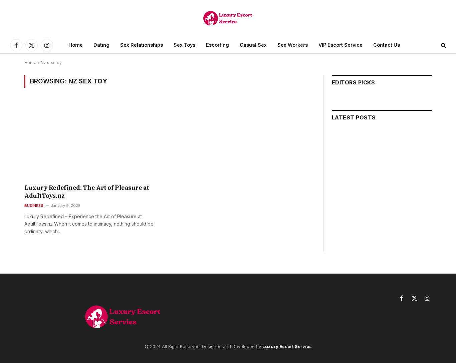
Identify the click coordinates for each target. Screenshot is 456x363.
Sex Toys (184, 45)
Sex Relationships (141, 45)
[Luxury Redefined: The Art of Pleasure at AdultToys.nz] (94, 140)
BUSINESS (33, 205)
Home (75, 45)
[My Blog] (228, 18)
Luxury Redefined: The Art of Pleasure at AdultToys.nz (86, 192)
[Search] (443, 45)
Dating (101, 45)
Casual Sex (253, 45)
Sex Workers (292, 45)
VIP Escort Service (340, 45)
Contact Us (386, 45)
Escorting (217, 45)
